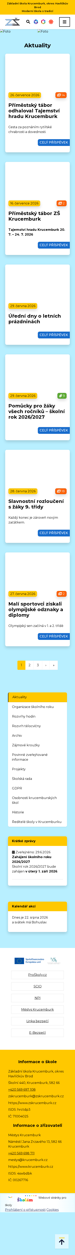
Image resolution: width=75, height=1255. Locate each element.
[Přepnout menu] (64, 22)
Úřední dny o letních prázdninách (34, 318)
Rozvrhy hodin (23, 716)
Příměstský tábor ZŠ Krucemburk (34, 216)
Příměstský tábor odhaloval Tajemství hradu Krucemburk (34, 110)
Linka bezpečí (37, 1021)
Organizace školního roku (33, 707)
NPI (38, 998)
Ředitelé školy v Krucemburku (37, 822)
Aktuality (19, 697)
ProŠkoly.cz (37, 975)
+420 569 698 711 (21, 1153)
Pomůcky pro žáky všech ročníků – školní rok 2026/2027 (36, 411)
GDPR (17, 788)
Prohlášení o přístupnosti (25, 1210)
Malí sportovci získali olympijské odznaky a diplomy (35, 609)
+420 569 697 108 (22, 1089)
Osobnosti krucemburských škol (34, 800)
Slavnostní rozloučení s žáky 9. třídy (36, 504)
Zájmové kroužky (26, 745)
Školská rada (22, 779)
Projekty (19, 769)
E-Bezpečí (37, 1033)
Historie (18, 812)
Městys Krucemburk (37, 1009)
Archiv (17, 736)
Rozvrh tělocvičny (26, 726)
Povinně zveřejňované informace (30, 757)
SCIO (38, 986)
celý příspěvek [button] (54, 142)
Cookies (52, 1210)
